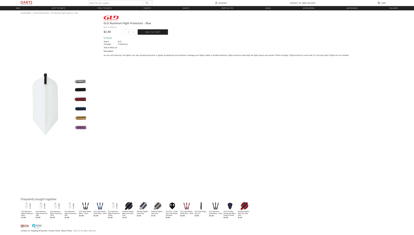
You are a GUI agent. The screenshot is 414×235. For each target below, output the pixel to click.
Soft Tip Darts (58, 8)
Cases (268, 8)
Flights (147, 8)
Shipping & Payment (39, 231)
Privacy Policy (54, 231)
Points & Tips (227, 8)
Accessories (308, 8)
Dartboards (352, 8)
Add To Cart (152, 32)
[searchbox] (120, 3)
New (18, 8)
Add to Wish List (110, 47)
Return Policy (66, 231)
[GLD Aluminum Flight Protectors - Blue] (58, 105)
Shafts (186, 8)
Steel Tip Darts (104, 8)
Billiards (394, 8)
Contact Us (25, 231)
